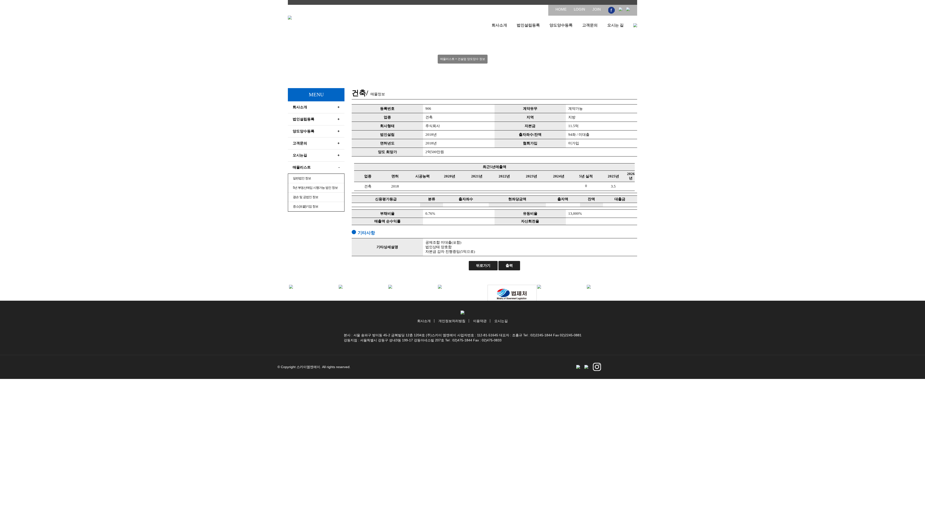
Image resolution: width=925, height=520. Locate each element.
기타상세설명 (387, 247)
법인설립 (387, 134)
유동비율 (530, 213)
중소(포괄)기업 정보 (305, 206)
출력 (509, 265)
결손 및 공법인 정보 (305, 197)
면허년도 (387, 143)
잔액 (591, 199)
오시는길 (316, 155)
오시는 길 (615, 25)
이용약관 (480, 321)
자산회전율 (530, 221)
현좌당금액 (517, 199)
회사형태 (387, 126)
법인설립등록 (528, 25)
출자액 (562, 199)
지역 (530, 117)
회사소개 (499, 25)
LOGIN (579, 9)
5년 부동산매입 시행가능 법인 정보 (315, 187)
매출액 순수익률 (387, 221)
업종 (387, 117)
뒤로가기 (483, 265)
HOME (561, 9)
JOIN (596, 9)
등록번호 (387, 108)
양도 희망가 (387, 152)
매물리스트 (316, 167)
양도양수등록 (561, 25)
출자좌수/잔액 (530, 134)
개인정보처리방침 (451, 321)
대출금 (619, 199)
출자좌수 (466, 199)
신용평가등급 (386, 199)
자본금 (530, 126)
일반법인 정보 (302, 178)
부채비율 (387, 213)
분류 (431, 199)
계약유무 (530, 108)
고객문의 (590, 25)
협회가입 (530, 143)
